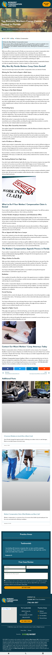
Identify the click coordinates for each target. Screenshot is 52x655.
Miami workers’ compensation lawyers (39, 61)
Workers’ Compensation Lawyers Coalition (13, 358)
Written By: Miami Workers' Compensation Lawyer (15, 42)
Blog (13, 38)
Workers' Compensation (12, 29)
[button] (8, 368)
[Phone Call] (25, 653)
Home (4, 29)
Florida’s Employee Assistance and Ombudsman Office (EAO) (17, 217)
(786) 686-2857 (44, 362)
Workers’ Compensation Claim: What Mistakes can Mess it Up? (22, 514)
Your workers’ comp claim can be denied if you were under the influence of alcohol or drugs (24, 128)
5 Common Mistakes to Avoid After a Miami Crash (18, 436)
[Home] (8, 653)
